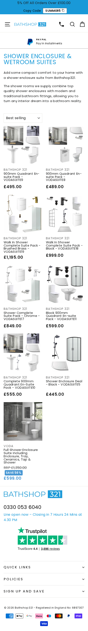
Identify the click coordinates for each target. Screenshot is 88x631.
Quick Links (17, 567)
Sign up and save (24, 591)
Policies (13, 579)
